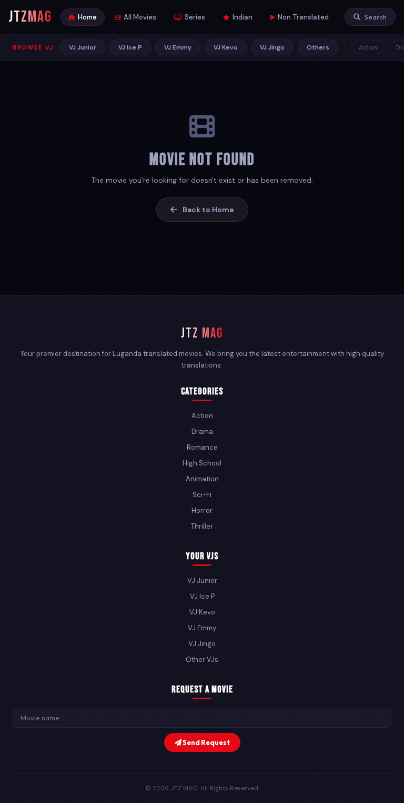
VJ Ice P (130, 47)
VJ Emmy (177, 47)
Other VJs (202, 659)
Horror (202, 510)
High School (202, 463)
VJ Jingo (272, 47)
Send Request (205, 742)
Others (318, 47)
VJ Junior (82, 47)
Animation (202, 478)
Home (87, 17)
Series (195, 17)
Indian (242, 17)
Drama (202, 431)
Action (368, 47)
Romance (202, 447)
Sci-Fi (202, 494)
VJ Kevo (226, 47)
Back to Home (208, 209)
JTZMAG (30, 16)
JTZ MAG (202, 333)
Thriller (202, 526)
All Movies (140, 17)
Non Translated (303, 17)
